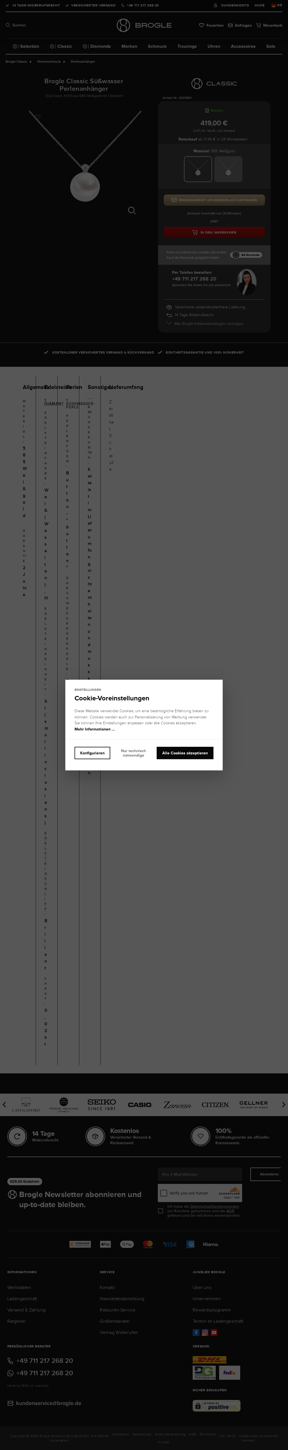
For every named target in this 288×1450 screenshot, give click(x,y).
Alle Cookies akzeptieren (185, 753)
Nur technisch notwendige (133, 753)
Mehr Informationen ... (95, 729)
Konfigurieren (92, 753)
